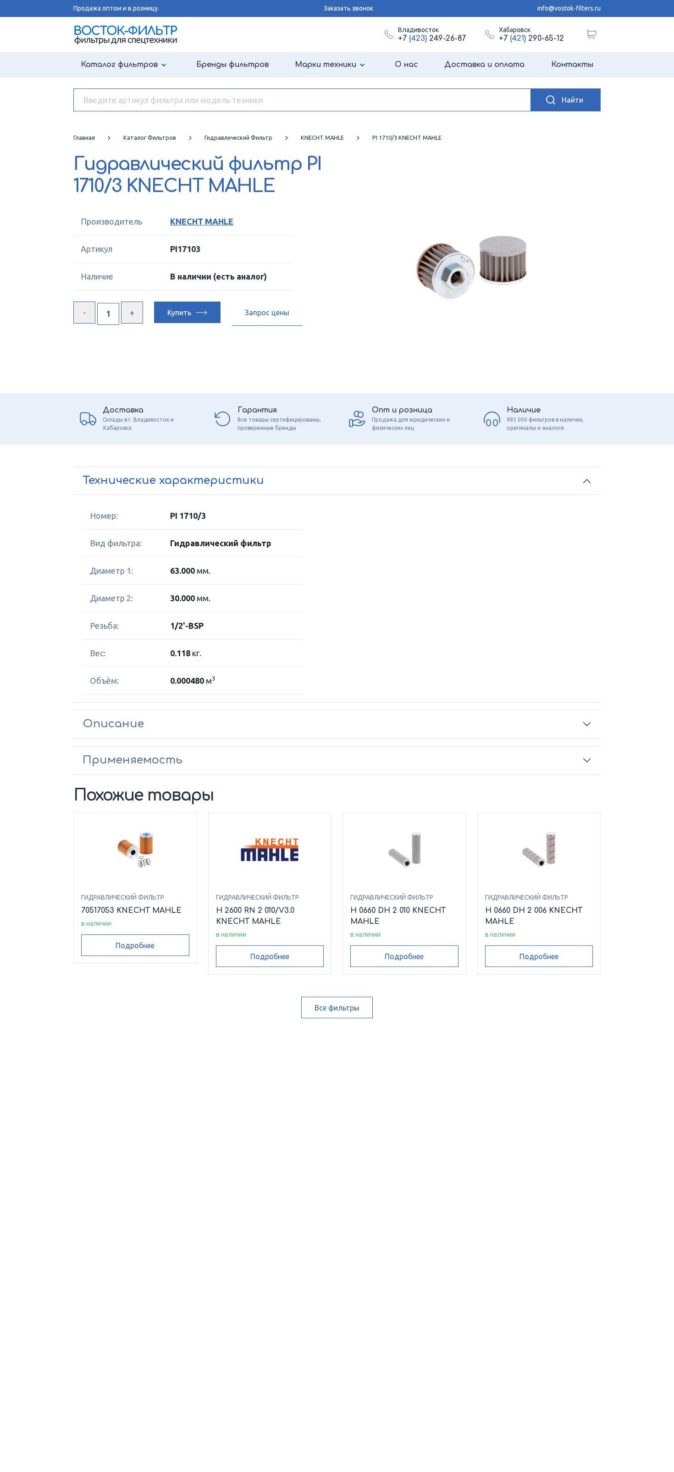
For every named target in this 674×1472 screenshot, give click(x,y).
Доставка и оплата (484, 64)
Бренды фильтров (232, 64)
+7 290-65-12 (531, 38)
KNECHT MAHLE (201, 221)
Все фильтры (337, 1008)
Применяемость (132, 760)
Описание (113, 724)
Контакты (572, 64)
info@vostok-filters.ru (569, 8)
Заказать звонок (348, 8)
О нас (406, 64)
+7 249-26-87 (432, 38)
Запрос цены (267, 312)
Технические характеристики (173, 480)
